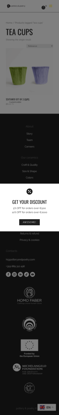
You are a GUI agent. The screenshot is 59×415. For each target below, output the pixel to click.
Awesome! (29, 222)
